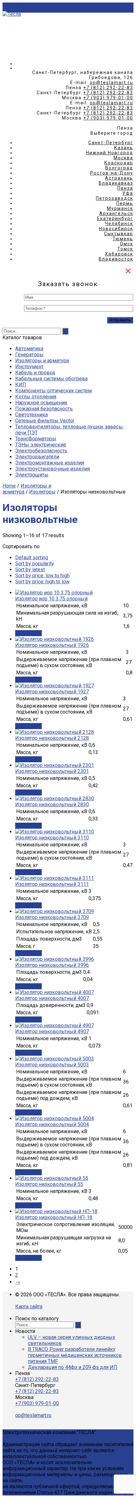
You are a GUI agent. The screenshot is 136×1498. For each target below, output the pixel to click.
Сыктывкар (118, 233)
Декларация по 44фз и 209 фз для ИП (72, 1367)
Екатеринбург (115, 218)
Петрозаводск (114, 198)
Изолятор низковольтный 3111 (52, 884)
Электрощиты (31, 475)
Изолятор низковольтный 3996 (52, 965)
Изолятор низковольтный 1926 (52, 645)
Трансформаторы (35, 439)
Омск (126, 243)
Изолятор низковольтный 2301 (52, 771)
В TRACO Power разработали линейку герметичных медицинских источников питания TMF (75, 1355)
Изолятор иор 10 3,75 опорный (51, 599)
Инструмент (29, 367)
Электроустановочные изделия (52, 469)
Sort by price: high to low (42, 582)
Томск (125, 248)
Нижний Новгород (109, 152)
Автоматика (29, 349)
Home (9, 486)
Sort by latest (30, 570)
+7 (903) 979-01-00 (108, 97)
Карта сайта (28, 1307)
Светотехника (31, 415)
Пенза (125, 188)
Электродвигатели (37, 457)
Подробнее (28, 633)
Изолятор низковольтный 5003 (52, 1065)
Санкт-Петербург (110, 142)
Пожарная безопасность (44, 409)
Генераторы (29, 355)
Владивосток (116, 258)
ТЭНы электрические (40, 445)
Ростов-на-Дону (111, 172)
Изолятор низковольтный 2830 (52, 804)
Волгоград (119, 167)
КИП (20, 385)
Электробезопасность (41, 451)
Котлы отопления (35, 397)
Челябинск (119, 223)
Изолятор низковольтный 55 (49, 1184)
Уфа (127, 193)
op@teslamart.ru (111, 82)
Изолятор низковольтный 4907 (52, 1031)
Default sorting (31, 558)
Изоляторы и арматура (42, 361)
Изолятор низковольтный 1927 (52, 692)
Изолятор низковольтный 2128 (52, 738)
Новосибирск (116, 228)
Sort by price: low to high (42, 576)
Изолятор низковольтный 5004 (52, 1124)
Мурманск (120, 208)
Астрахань (119, 178)
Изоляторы (42, 492)
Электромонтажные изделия (49, 463)
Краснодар (118, 162)
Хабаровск (119, 253)
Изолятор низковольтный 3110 (52, 838)
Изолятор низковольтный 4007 (52, 998)
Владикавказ (116, 183)
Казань (123, 147)
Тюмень (123, 238)
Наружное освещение (41, 403)
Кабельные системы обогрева (51, 379)
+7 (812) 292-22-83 (108, 87)
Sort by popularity (34, 564)
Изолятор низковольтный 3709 (52, 917)
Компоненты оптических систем (53, 391)
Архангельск (116, 213)
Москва (123, 157)
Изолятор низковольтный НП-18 (53, 1217)
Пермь (124, 203)
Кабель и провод (35, 373)
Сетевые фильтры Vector (44, 421)
